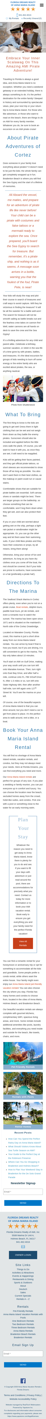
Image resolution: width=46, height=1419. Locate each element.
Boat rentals (22, 607)
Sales (23, 1292)
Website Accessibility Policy (23, 1399)
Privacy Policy (34, 1395)
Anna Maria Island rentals (19, 777)
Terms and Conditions (14, 1395)
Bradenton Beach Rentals (23, 1334)
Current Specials (23, 1296)
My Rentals (14, 18)
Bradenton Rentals (23, 1337)
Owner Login (23, 1255)
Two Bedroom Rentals (23, 1324)
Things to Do (23, 1269)
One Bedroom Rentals (23, 1321)
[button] (42, 7)
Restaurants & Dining (23, 1279)
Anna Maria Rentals (23, 1331)
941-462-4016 (25, 15)
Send (23, 1203)
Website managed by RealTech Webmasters (23, 1405)
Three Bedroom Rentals (23, 1327)
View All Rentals (23, 943)
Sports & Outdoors (23, 1282)
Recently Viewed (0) (32, 18)
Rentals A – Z (23, 1299)
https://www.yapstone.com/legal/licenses (23, 1416)
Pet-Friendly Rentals (23, 1311)
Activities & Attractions (23, 1272)
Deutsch (23, 1289)
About (23, 1286)
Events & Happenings (23, 1276)
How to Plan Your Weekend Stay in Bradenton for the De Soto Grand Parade (25, 1173)
